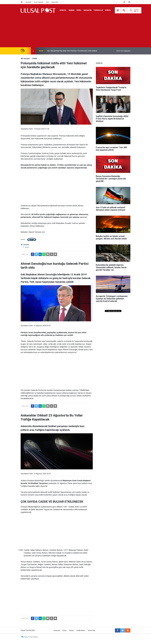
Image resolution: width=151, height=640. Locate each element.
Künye (65, 630)
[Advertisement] (75, 31)
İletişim (71, 630)
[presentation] (28, 51)
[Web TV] (124, 2)
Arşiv (47, 2)
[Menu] (118, 10)
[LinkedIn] (40, 254)
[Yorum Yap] (55, 254)
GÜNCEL (63, 10)
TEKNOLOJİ (98, 10)
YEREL (79, 10)
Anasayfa (57, 630)
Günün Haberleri (38, 2)
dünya (27, 247)
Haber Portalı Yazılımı (31, 637)
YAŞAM (71, 10)
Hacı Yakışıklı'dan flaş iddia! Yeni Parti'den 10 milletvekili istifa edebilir (72, 51)
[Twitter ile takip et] (122, 630)
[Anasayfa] (22, 2)
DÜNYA (108, 10)
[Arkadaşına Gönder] (47, 254)
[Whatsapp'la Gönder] (44, 254)
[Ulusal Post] (38, 10)
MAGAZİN (88, 10)
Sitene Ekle (54, 2)
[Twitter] (36, 254)
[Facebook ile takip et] (117, 630)
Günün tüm (123, 51)
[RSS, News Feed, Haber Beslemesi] (127, 630)
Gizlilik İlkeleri (81, 630)
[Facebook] (32, 254)
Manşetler (28, 2)
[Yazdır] (51, 254)
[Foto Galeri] (129, 2)
